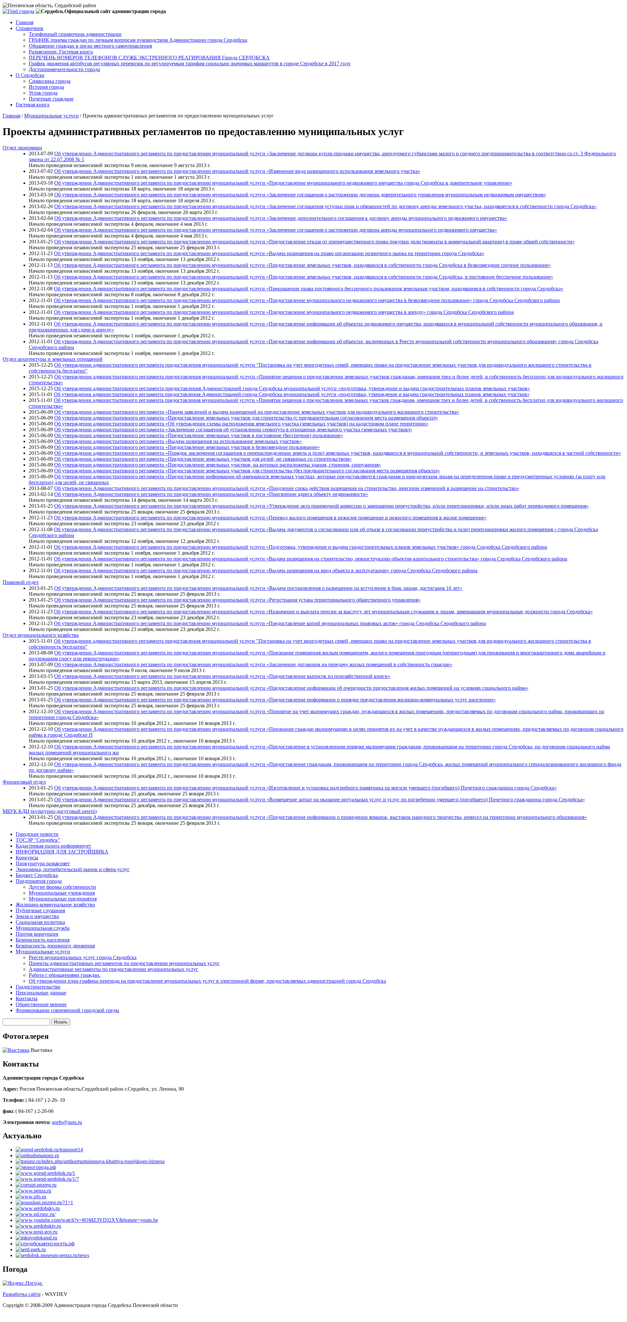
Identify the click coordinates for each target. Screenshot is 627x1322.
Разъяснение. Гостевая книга (61, 51)
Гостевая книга (32, 104)
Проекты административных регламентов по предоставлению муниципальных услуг (124, 963)
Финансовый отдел (24, 782)
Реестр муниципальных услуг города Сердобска (83, 957)
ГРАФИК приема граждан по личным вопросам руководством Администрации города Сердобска (138, 40)
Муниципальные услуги (51, 115)
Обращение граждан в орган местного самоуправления (90, 46)
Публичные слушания (40, 910)
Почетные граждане (51, 98)
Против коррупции (37, 934)
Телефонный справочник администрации (75, 34)
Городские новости (37, 834)
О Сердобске (30, 75)
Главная (24, 22)
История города (46, 87)
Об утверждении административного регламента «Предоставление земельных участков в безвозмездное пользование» (187, 447)
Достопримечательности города (64, 69)
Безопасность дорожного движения (55, 945)
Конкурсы (27, 857)
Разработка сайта (21, 1294)
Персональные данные (41, 992)
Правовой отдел (21, 582)
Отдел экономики (22, 147)
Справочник (29, 28)
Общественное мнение (41, 1004)
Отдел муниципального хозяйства (41, 635)
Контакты (27, 998)
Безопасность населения (43, 940)
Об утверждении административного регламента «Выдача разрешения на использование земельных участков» (178, 441)
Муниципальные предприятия (63, 898)
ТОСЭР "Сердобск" (38, 840)
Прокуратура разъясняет (43, 863)
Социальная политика (40, 922)
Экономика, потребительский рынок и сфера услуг (73, 869)
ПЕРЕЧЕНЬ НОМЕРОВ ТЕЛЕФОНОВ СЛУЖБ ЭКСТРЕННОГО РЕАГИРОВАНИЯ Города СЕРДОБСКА (149, 57)
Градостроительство (38, 987)
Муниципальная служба (43, 928)
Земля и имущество (37, 916)
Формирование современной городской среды (67, 1010)
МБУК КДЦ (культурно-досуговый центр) (50, 811)
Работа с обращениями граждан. (65, 975)
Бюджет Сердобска (37, 875)
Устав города (43, 93)
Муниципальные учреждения (62, 893)
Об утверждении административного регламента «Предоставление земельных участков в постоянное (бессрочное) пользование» (198, 435)
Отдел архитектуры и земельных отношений (53, 359)
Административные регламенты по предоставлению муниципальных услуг (113, 969)
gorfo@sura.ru (67, 1122)
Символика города (50, 81)
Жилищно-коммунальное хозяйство (55, 904)
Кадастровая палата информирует (53, 846)
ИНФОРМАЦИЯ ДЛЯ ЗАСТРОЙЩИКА (62, 851)
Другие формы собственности (62, 887)
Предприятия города (39, 881)
